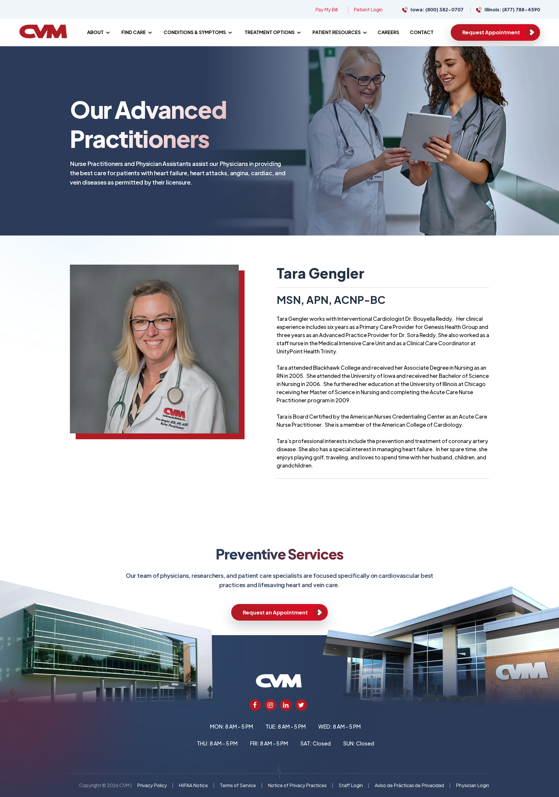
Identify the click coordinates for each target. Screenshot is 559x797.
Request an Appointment (275, 612)
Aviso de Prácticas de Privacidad (409, 785)
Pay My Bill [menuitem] (326, 9)
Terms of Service (238, 785)
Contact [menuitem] (422, 32)
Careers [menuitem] (388, 32)
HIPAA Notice (193, 785)
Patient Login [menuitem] (368, 9)
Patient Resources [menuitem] (336, 32)
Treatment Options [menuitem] (270, 32)
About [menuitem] (95, 32)
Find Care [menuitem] (133, 32)
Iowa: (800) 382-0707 (437, 9)
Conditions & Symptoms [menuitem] (195, 32)
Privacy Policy (152, 785)
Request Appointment (491, 32)
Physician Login (472, 785)
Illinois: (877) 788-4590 (512, 9)
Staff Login (351, 785)
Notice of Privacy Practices (297, 785)
